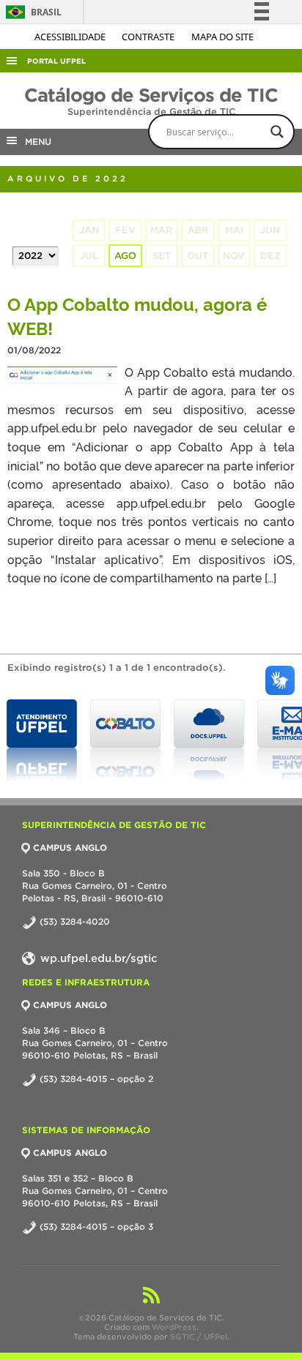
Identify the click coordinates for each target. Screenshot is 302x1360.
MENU (35, 141)
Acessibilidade (71, 36)
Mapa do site (222, 36)
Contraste (149, 36)
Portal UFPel (56, 61)
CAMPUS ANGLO (70, 847)
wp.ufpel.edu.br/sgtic (97, 958)
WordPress (174, 1327)
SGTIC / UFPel (198, 1336)
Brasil (31, 12)
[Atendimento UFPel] (42, 740)
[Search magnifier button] (277, 131)
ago (125, 255)
